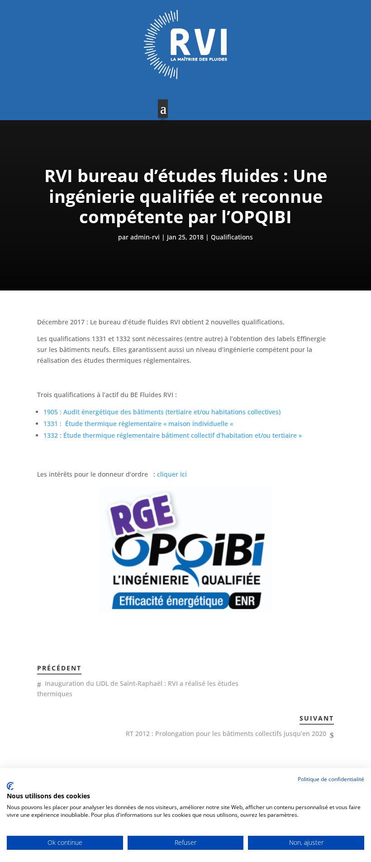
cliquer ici (172, 474)
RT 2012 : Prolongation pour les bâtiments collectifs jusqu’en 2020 (226, 733)
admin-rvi (145, 237)
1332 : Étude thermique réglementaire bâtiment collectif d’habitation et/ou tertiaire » (172, 435)
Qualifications (232, 237)
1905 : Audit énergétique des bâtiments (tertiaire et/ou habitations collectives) (162, 412)
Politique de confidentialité (331, 779)
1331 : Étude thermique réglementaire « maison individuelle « (139, 423)
